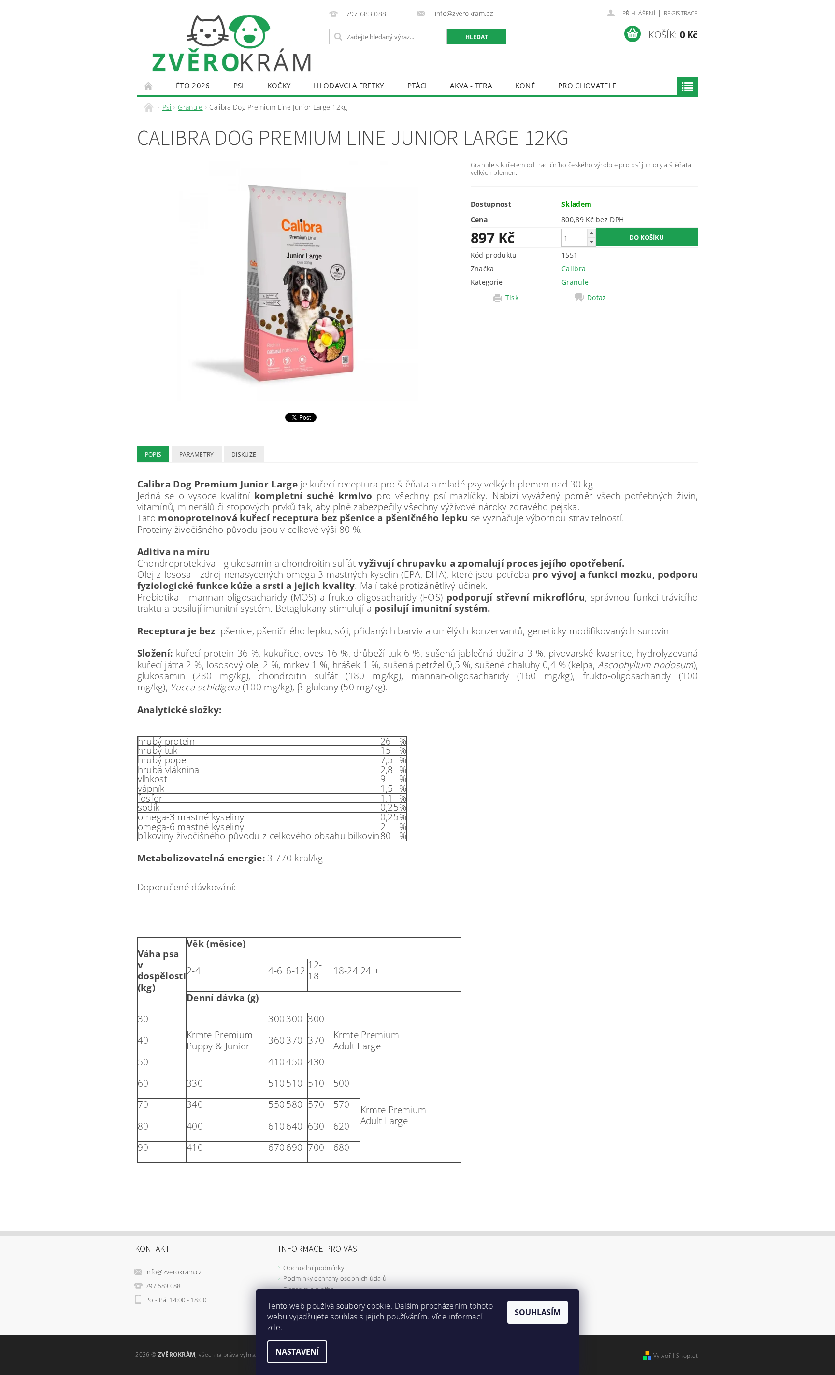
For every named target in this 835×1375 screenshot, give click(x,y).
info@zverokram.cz (173, 1271)
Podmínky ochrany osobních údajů (335, 1278)
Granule (575, 281)
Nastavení (297, 1351)
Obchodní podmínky (313, 1267)
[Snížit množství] (591, 241)
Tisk (511, 297)
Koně (525, 85)
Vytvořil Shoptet (675, 1355)
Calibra (573, 268)
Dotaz (596, 297)
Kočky (279, 85)
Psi (238, 85)
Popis (153, 454)
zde (273, 1327)
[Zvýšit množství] (591, 233)
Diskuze (243, 454)
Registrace (681, 13)
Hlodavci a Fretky (349, 85)
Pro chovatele (587, 85)
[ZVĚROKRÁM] (231, 43)
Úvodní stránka (148, 85)
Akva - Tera (471, 85)
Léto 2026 (191, 85)
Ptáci (417, 85)
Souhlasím (538, 1312)
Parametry (196, 454)
